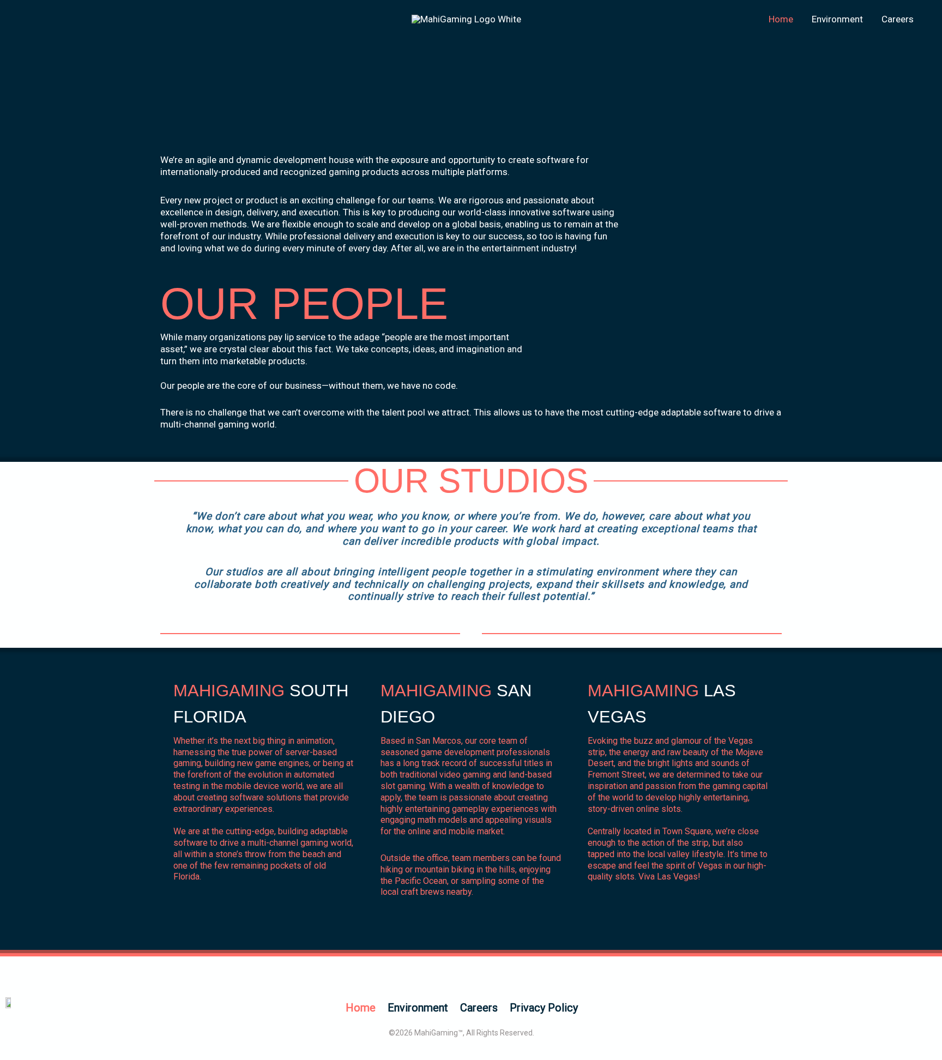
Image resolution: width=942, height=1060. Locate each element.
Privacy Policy (544, 1007)
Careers (897, 19)
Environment (837, 19)
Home (781, 19)
